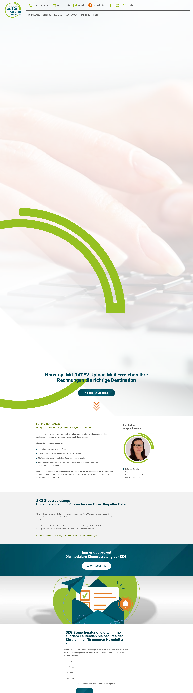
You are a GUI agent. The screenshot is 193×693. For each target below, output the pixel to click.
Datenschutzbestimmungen (102, 684)
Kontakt (81, 5)
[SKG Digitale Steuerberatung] (13, 9)
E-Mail (72, 662)
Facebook (110, 5)
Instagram (118, 5)
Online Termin (63, 5)
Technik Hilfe (99, 5)
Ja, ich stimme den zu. (97, 684)
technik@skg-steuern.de (134, 475)
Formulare (34, 15)
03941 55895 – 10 (41, 5)
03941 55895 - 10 (96, 565)
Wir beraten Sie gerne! (96, 392)
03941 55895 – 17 (132, 478)
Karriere (85, 15)
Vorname (70, 673)
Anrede (71, 667)
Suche (130, 5)
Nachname (70, 678)
